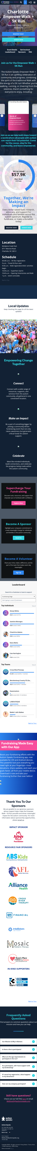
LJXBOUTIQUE (15, 702)
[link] (18, 40)
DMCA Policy (15, 1146)
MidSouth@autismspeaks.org (18, 1101)
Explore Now (18, 503)
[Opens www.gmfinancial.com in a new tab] (17, 921)
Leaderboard (10, 52)
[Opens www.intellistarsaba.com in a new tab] (16, 936)
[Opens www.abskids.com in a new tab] (17, 863)
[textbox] (18, 600)
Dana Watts (14, 643)
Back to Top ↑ (6, 280)
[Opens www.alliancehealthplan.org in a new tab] (18, 892)
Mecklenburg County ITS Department (20, 680)
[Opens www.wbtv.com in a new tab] (18, 987)
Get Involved (25, 50)
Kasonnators (14, 691)
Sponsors (22, 52)
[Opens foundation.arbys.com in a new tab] (18, 843)
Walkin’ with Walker (17, 712)
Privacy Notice (24, 1144)
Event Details (12, 50)
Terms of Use (31, 1144)
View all (34, 606)
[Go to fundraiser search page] (21, 2)
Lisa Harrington (15, 653)
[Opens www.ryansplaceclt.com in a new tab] (18, 965)
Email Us (19, 538)
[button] (18, 34)
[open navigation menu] (34, 2)
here (24, 1099)
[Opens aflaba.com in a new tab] (18, 878)
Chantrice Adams (16, 632)
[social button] (25, 2)
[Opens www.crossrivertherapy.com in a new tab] (18, 907)
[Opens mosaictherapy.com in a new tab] (18, 950)
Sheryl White (14, 611)
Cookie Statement (6, 1146)
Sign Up (18, 573)
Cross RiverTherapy (17, 670)
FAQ (30, 52)
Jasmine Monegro (16, 622)
